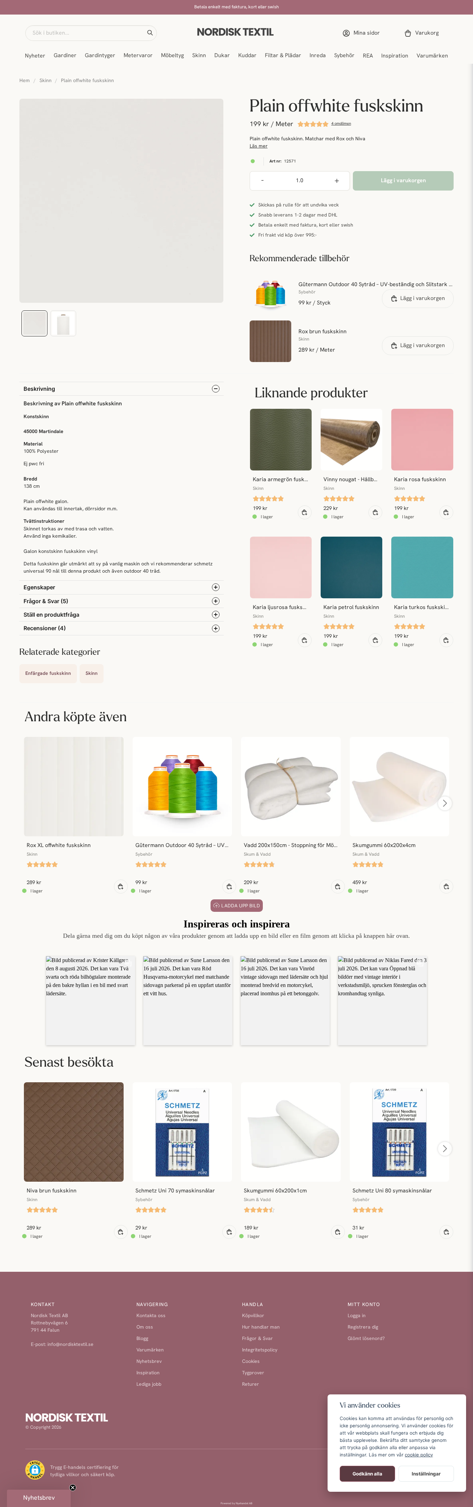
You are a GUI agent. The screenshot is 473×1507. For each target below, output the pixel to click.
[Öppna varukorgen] (422, 33)
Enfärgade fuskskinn (48, 673)
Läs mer (259, 146)
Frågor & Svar (257, 1338)
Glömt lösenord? (366, 1338)
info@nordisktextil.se (70, 1344)
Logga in (357, 1316)
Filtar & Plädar (283, 56)
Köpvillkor (253, 1316)
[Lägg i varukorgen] (305, 512)
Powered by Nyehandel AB (236, 1503)
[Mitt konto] (362, 33)
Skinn (199, 56)
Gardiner (65, 56)
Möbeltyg (172, 56)
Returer (250, 1384)
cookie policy (419, 1454)
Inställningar (426, 1474)
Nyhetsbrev (149, 1361)
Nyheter (35, 56)
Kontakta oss (151, 1316)
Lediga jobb (148, 1384)
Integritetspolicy (259, 1350)
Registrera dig (363, 1327)
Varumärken (432, 56)
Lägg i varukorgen (422, 298)
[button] (150, 33)
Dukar (222, 56)
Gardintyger (100, 56)
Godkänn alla (367, 1474)
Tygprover (253, 1373)
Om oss (144, 1327)
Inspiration (394, 56)
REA (368, 56)
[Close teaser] (72, 1487)
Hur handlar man (261, 1327)
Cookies (251, 1361)
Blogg (142, 1338)
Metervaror (138, 56)
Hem (24, 80)
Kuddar (247, 56)
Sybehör (344, 56)
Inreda (318, 56)
